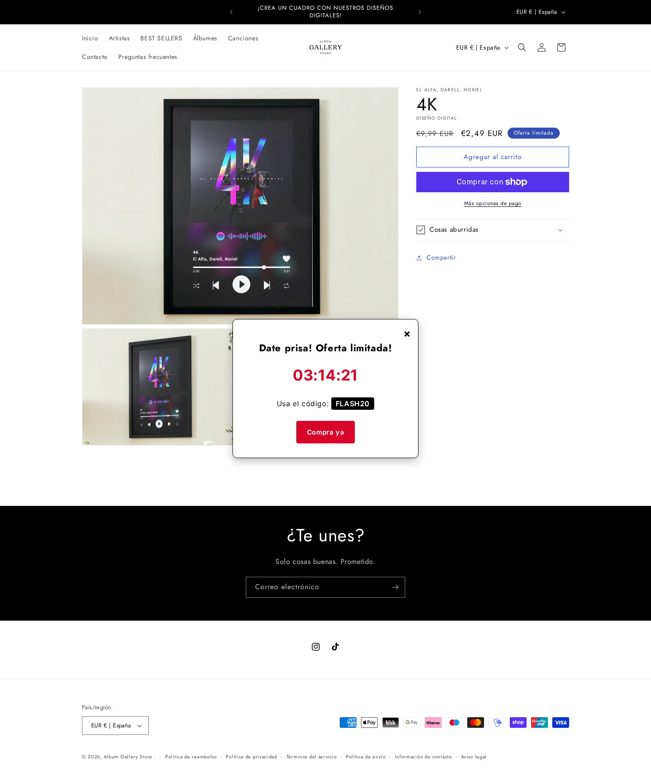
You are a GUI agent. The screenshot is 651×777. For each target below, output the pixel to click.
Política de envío (366, 756)
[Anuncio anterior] (231, 12)
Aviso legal (474, 756)
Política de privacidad (251, 756)
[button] (522, 47)
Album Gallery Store (128, 756)
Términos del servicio (312, 756)
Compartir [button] (441, 257)
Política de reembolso (191, 756)
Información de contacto (423, 756)
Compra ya (325, 432)
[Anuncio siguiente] (420, 12)
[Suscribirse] (395, 587)
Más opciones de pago (493, 203)
